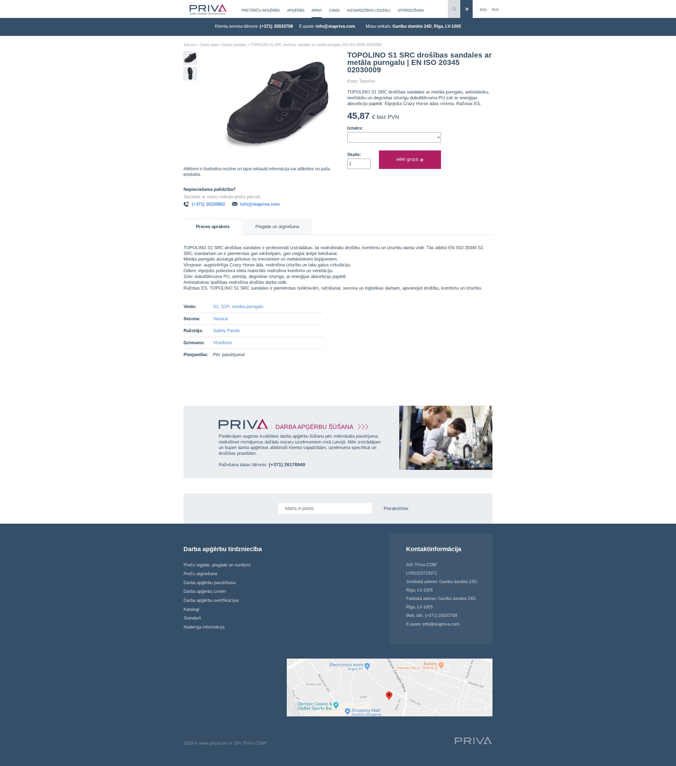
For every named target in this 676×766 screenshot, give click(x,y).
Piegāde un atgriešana (277, 226)
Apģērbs (295, 10)
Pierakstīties (396, 508)
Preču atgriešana (200, 573)
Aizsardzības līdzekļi (369, 10)
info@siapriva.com (335, 26)
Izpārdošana (411, 10)
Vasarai (220, 318)
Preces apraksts (212, 226)
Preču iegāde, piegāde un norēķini (217, 565)
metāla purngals (247, 306)
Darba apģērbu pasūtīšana (210, 582)
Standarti (192, 618)
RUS (495, 10)
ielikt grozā (407, 159)
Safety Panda (226, 330)
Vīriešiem (222, 342)
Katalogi (191, 609)
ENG (483, 10)
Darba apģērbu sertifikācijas (211, 600)
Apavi (317, 10)
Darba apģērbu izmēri (205, 591)
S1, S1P (221, 306)
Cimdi (334, 10)
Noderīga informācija (204, 627)
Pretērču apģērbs (260, 10)
